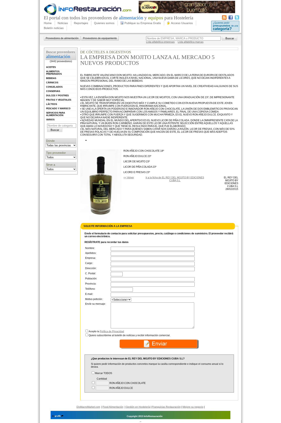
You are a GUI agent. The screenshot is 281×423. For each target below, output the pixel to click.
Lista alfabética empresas (160, 42)
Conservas (53, 91)
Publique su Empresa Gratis (142, 23)
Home (48, 23)
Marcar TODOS (103, 373)
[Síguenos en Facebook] (230, 18)
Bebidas (51, 78)
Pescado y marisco (58, 108)
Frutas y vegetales (58, 100)
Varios (50, 119)
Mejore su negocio (193, 407)
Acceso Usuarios (182, 23)
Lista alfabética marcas (190, 42)
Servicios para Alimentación (55, 114)
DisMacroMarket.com (88, 407)
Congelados (54, 87)
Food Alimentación (113, 407)
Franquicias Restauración (166, 407)
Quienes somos (104, 23)
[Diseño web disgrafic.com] (57, 416)
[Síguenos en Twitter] (237, 18)
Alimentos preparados (54, 72)
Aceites (51, 67)
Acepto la (106, 331)
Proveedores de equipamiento (100, 38)
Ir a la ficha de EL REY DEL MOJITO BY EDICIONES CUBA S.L (175, 179)
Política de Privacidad (112, 331)
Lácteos (51, 104)
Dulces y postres (57, 95)
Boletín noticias (54, 28)
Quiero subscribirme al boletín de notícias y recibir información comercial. (129, 335)
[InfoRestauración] (88, 14)
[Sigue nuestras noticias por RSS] (224, 18)
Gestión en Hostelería (138, 407)
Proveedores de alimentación (62, 38)
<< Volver (128, 177)
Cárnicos (52, 82)
